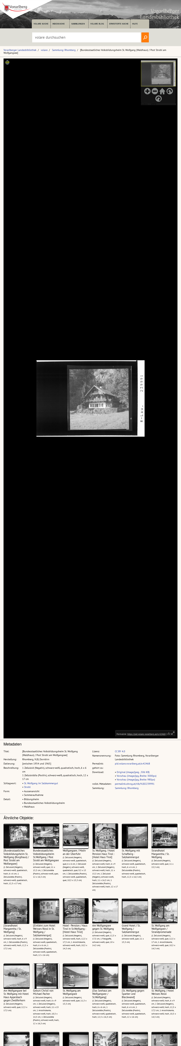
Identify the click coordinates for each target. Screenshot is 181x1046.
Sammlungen (78, 24)
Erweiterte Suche (119, 24)
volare (44, 50)
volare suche (41, 24)
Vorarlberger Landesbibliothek (20, 50)
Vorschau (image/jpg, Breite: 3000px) (136, 775)
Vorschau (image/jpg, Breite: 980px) (136, 779)
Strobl (27, 787)
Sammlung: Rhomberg (64, 50)
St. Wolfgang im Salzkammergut (41, 783)
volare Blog (97, 24)
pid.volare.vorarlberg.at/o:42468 (132, 763)
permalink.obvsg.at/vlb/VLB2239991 (134, 783)
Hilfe (135, 24)
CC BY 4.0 (120, 751)
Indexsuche (58, 24)
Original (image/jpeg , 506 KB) (133, 772)
